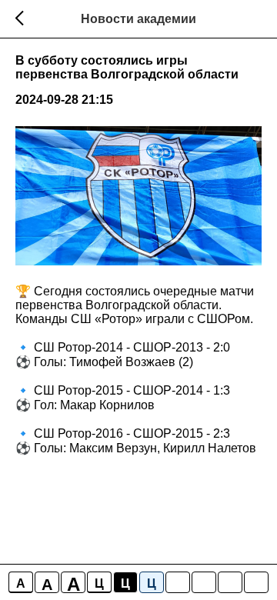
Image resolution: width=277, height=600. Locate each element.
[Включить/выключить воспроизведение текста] (204, 582)
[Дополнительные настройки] (230, 582)
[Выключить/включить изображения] (177, 582)
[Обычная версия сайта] (256, 582)
